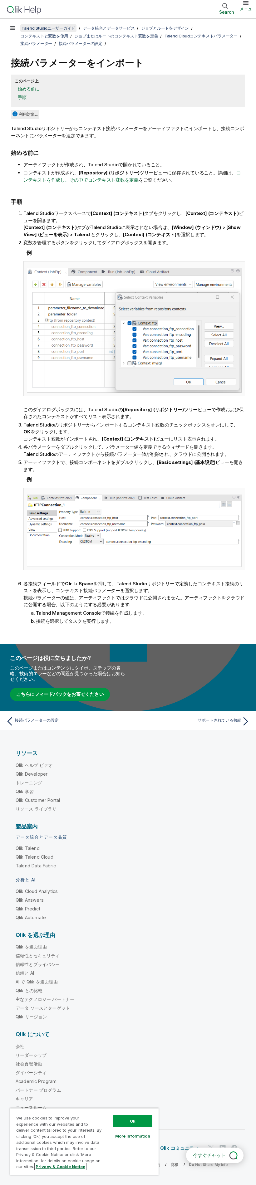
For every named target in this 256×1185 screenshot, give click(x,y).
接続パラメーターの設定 (80, 43)
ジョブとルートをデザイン (165, 28)
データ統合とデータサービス (109, 28)
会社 (20, 1046)
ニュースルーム (31, 1107)
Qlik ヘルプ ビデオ (34, 765)
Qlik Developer (31, 774)
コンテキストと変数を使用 (44, 35)
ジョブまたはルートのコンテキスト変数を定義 (116, 35)
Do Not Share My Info (208, 1164)
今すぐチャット (209, 1155)
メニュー (246, 11)
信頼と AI (25, 973)
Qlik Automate (31, 917)
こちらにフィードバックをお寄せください (60, 694)
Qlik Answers (30, 900)
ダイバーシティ (31, 1072)
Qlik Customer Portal (38, 800)
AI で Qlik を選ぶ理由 (37, 981)
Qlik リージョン (31, 1016)
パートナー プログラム (38, 1090)
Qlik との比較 (29, 990)
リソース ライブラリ (36, 809)
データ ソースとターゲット (43, 1008)
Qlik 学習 (25, 791)
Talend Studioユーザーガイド (48, 28)
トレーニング (29, 782)
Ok (132, 1121)
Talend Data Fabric (36, 865)
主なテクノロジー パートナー (45, 999)
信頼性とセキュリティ (38, 955)
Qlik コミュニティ (179, 1148)
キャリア (24, 1098)
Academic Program (36, 1081)
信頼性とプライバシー (38, 964)
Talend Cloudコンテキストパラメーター (201, 35)
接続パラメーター (36, 43)
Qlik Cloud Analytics (37, 891)
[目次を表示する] (12, 28)
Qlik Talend (28, 848)
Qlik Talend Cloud (34, 857)
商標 (174, 1164)
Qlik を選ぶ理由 (31, 946)
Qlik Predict (28, 908)
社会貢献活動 (29, 1063)
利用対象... (28, 114)
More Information (132, 1136)
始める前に (28, 88)
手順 (22, 97)
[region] (84, 1141)
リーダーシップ (31, 1055)
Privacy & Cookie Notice (60, 1166)
